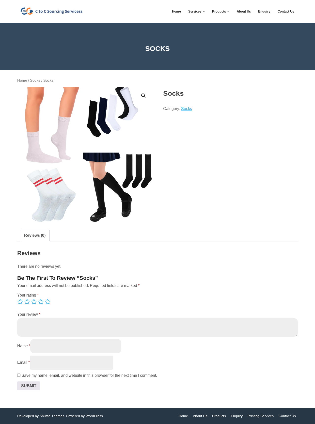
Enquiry (237, 416)
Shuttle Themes (52, 416)
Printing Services (261, 416)
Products (219, 416)
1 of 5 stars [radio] (20, 302)
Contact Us (287, 416)
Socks (35, 80)
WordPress (94, 416)
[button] (143, 95)
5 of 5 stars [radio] (48, 302)
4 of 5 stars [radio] (41, 302)
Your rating (28, 295)
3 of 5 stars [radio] (34, 302)
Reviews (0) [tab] (35, 235)
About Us (200, 416)
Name (23, 346)
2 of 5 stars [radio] (27, 302)
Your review (28, 314)
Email (23, 362)
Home (22, 80)
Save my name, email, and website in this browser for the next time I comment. (89, 375)
